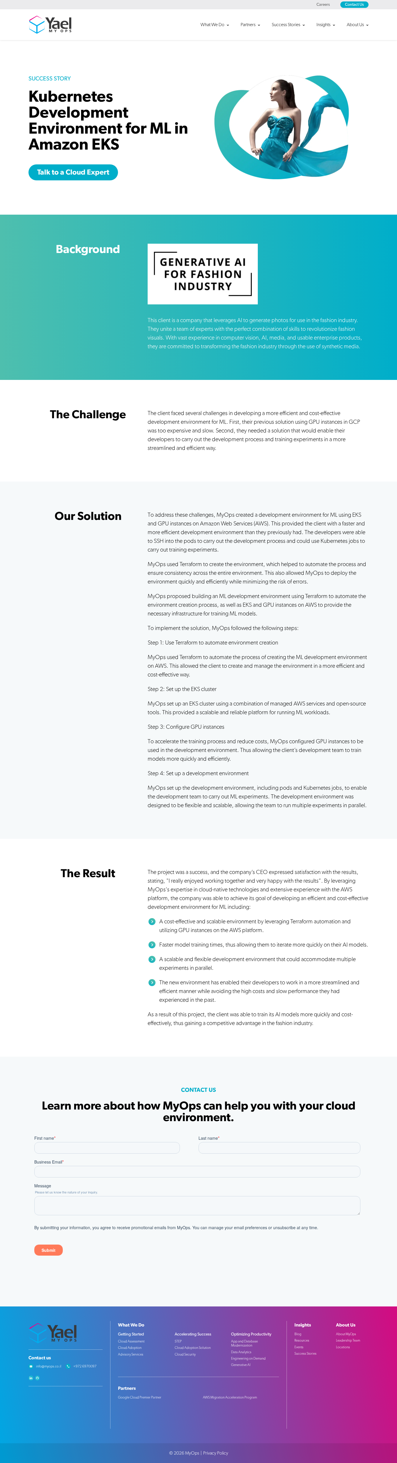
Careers (323, 5)
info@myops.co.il (48, 1366)
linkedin (30, 1378)
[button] (218, 24)
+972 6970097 (84, 1366)
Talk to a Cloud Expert (73, 172)
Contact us (39, 1358)
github (37, 1378)
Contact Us (354, 5)
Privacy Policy (215, 1453)
